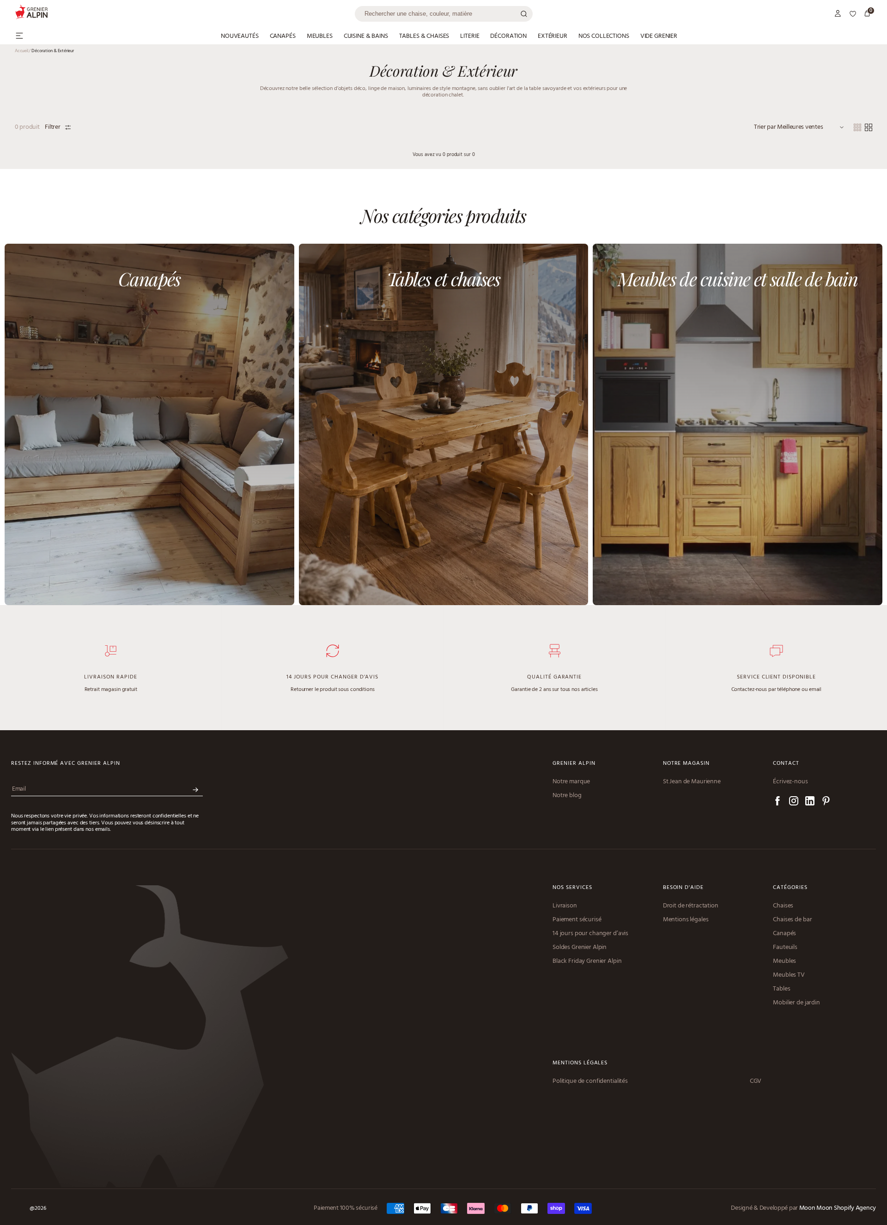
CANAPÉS (283, 36)
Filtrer (52, 127)
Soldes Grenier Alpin (580, 947)
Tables (781, 989)
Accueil (22, 51)
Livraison (565, 906)
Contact (786, 764)
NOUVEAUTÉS (240, 36)
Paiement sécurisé (577, 920)
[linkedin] (809, 802)
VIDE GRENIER (658, 36)
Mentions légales (686, 920)
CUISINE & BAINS (366, 36)
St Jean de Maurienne (692, 782)
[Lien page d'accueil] (185, 13)
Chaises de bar (792, 920)
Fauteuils (785, 947)
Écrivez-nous (790, 782)
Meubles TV (789, 975)
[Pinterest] (826, 802)
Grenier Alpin (574, 764)
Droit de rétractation (690, 906)
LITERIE (469, 36)
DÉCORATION (508, 36)
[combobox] (444, 14)
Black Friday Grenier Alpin (587, 961)
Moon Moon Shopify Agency (837, 1208)
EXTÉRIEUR (552, 36)
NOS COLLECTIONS (603, 36)
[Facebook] (777, 802)
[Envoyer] (195, 790)
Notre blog (567, 796)
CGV (756, 1081)
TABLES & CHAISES (424, 36)
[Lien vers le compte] (838, 13)
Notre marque (571, 782)
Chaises (783, 906)
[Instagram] (793, 802)
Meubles (784, 961)
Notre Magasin (686, 764)
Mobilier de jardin (796, 1003)
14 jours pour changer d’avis (590, 934)
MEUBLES (320, 36)
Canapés (784, 934)
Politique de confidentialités (590, 1081)
